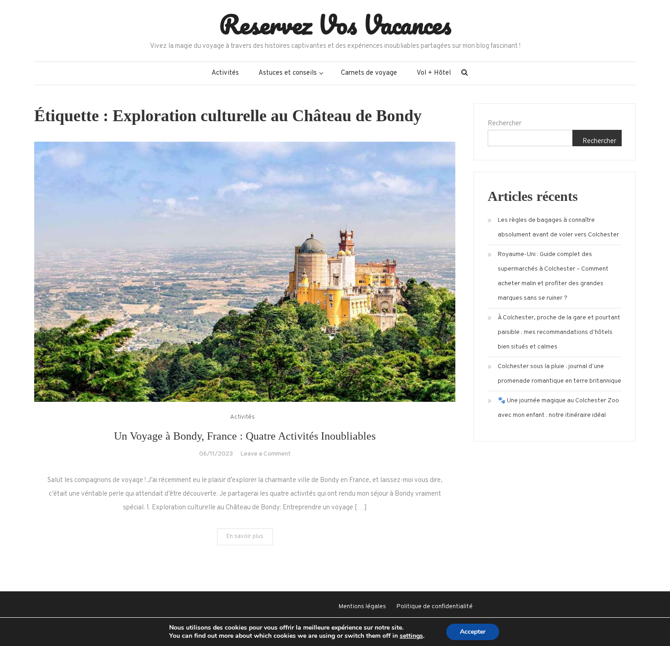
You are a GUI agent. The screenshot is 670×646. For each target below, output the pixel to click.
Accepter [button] (472, 631)
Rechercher (504, 123)
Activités (225, 73)
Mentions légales (362, 606)
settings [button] (411, 635)
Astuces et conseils (287, 73)
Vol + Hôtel (434, 73)
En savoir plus (245, 536)
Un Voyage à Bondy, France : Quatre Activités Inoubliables (245, 436)
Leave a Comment (265, 454)
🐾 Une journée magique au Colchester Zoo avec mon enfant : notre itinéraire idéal (558, 408)
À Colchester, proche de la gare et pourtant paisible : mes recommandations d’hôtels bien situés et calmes (559, 332)
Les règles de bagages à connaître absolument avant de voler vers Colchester (558, 227)
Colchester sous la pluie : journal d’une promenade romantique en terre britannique (559, 374)
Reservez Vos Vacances (335, 24)
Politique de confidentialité (435, 606)
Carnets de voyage (369, 73)
